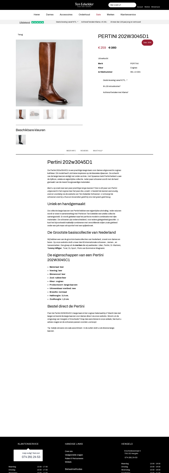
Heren (37, 14)
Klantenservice (128, 14)
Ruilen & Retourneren (74, 458)
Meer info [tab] (71, 151)
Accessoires (66, 14)
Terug (20, 35)
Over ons (69, 451)
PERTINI (134, 63)
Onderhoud (84, 14)
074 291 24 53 (31, 457)
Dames (50, 14)
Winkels (68, 462)
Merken (110, 14)
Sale (98, 14)
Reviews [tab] (84, 151)
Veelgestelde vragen (74, 455)
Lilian (100, 245)
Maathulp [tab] (98, 151)
